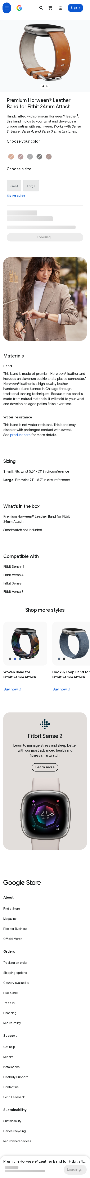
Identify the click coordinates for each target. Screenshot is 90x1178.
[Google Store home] (19, 8)
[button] (41, 7)
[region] (45, 659)
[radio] (11, 157)
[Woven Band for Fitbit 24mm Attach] (25, 659)
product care (20, 435)
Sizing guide (16, 195)
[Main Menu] (7, 8)
